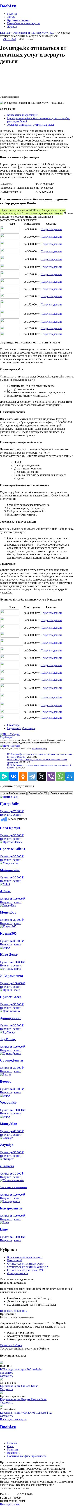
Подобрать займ (10, 1504)
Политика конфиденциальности (27, 1456)
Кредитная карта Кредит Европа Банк (23, 1399)
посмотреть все (39, 748)
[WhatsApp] (60, 776)
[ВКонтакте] (13, 776)
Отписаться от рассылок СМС (25, 1270)
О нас (10, 1446)
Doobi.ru (8, 6)
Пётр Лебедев (6, 737)
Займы (11, 16)
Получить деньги (51, 229)
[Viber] (51, 776)
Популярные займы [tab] (61, 793)
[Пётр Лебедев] (10, 734)
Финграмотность (17, 1273)
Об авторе (13, 725)
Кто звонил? (14, 1260)
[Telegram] (32, 776)
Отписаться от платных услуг (25, 1263)
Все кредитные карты (13, 1419)
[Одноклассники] (23, 776)
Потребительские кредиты (23, 23)
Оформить (6, 1375)
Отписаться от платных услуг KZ (27, 1266)
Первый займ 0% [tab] (38, 793)
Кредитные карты (18, 20)
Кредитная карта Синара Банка (19, 1385)
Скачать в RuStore (11, 1345)
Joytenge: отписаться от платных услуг (30, 124)
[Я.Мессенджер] (4, 776)
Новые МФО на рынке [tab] (13, 793)
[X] (41, 776)
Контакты (13, 1449)
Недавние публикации (21, 728)
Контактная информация (22, 114)
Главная (12, 13)
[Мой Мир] (69, 776)
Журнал (12, 26)
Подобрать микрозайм (13, 1310)
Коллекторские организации (24, 1257)
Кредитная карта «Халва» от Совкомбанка (26, 1412)
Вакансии (13, 1452)
